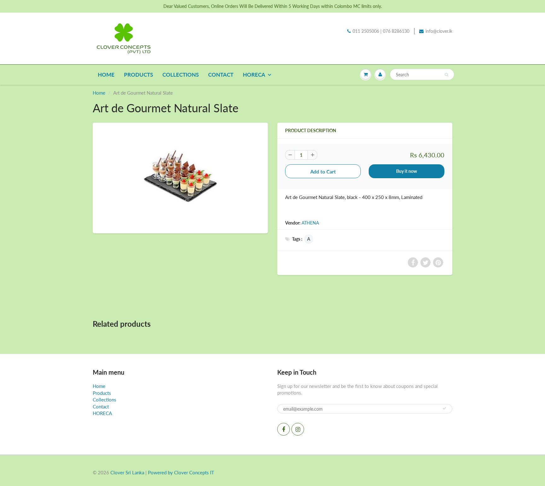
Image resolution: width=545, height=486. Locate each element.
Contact (220, 74)
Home (106, 74)
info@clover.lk (438, 31)
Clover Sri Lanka (127, 472)
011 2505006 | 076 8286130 (381, 31)
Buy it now (406, 171)
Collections (180, 74)
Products (138, 74)
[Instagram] (297, 429)
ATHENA (310, 222)
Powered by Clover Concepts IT (181, 472)
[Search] (446, 75)
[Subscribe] (444, 408)
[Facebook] (283, 429)
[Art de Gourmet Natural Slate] (180, 177)
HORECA (254, 74)
